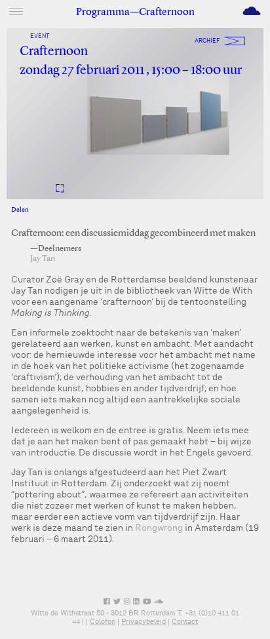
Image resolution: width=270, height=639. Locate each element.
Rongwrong (159, 527)
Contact (185, 621)
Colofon (102, 621)
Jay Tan (42, 258)
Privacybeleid (143, 621)
